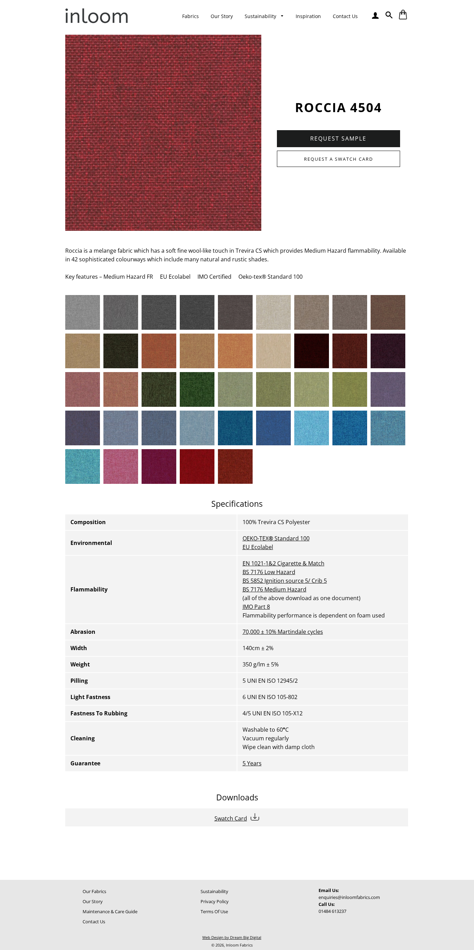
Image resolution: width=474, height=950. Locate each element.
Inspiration (308, 16)
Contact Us (345, 16)
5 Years (252, 763)
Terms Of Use (214, 911)
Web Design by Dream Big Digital (231, 937)
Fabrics (190, 16)
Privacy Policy (215, 901)
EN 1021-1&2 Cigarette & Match (283, 563)
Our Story (222, 16)
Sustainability (261, 16)
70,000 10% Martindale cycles (283, 632)
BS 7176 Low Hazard (269, 572)
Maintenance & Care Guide (110, 911)
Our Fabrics (94, 891)
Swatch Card (230, 818)
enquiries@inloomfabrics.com (349, 897)
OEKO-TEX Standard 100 (276, 538)
